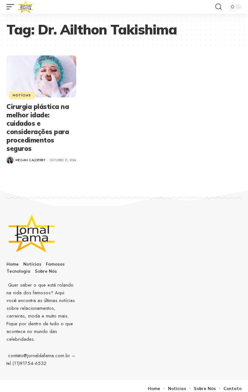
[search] (218, 6)
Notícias (22, 95)
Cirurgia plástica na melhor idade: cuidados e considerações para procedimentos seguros (37, 127)
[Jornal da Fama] (25, 7)
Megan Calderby (30, 160)
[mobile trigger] (11, 7)
